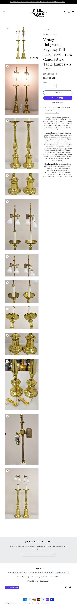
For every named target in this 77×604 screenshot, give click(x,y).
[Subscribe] (53, 554)
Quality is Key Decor (14, 603)
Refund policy (35, 603)
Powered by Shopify (25, 603)
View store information (52, 113)
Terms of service (45, 603)
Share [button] (47, 29)
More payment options (57, 102)
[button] (4, 12)
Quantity (45, 82)
